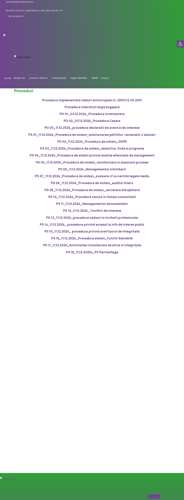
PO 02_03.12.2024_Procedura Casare (92, 121)
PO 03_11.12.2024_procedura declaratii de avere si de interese (92, 128)
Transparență (59, 78)
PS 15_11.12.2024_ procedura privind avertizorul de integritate (92, 231)
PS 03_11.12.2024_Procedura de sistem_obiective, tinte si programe (92, 148)
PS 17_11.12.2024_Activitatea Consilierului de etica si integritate (92, 245)
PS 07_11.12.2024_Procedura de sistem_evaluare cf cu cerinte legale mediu (92, 176)
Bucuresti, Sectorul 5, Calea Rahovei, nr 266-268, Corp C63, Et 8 (34, 10)
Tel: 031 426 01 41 (16, 16)
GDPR (95, 78)
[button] (180, 43)
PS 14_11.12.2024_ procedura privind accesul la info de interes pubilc (92, 224)
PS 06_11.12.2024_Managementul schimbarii (92, 169)
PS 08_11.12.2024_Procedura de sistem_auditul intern (92, 183)
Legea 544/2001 (78, 78)
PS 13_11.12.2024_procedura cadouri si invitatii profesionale (92, 218)
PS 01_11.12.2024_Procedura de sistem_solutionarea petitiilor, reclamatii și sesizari (92, 135)
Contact (105, 78)
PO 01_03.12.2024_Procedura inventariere (92, 114)
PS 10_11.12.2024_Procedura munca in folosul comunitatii (92, 197)
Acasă (8, 78)
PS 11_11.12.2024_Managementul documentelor (92, 204)
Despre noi (19, 78)
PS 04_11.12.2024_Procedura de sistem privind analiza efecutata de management (92, 155)
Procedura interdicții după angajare (92, 107)
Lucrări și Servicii (38, 78)
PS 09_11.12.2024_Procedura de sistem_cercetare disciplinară (92, 190)
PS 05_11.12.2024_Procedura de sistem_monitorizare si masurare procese (92, 162)
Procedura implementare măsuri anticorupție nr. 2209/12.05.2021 (92, 100)
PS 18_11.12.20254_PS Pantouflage (92, 252)
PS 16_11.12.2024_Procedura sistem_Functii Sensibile (92, 238)
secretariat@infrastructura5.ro (19, 2)
